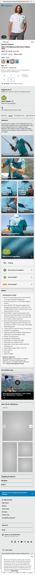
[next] (30, 426)
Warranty (4, 512)
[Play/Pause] (17, 382)
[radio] (3, 61)
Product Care (5, 515)
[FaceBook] (18, 541)
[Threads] (15, 541)
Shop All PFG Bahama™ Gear (15, 363)
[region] (17, 21)
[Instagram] (12, 541)
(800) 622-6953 (8, 500)
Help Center (5, 503)
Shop (3, 530)
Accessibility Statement (8, 518)
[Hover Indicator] (31, 154)
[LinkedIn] (28, 541)
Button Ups (6, 42)
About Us (5, 525)
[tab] (4, 116)
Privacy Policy (14, 570)
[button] (10, 90)
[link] (17, 426)
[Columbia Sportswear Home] (6, 5)
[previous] (4, 426)
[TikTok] (31, 541)
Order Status (5, 509)
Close (32, 556)
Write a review (18, 54)
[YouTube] (21, 541)
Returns (4, 506)
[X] (25, 541)
